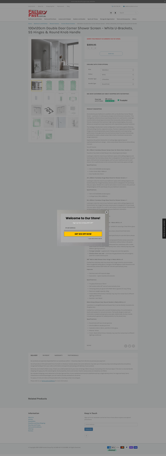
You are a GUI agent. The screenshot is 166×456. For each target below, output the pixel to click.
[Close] (106, 212)
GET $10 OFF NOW (83, 234)
